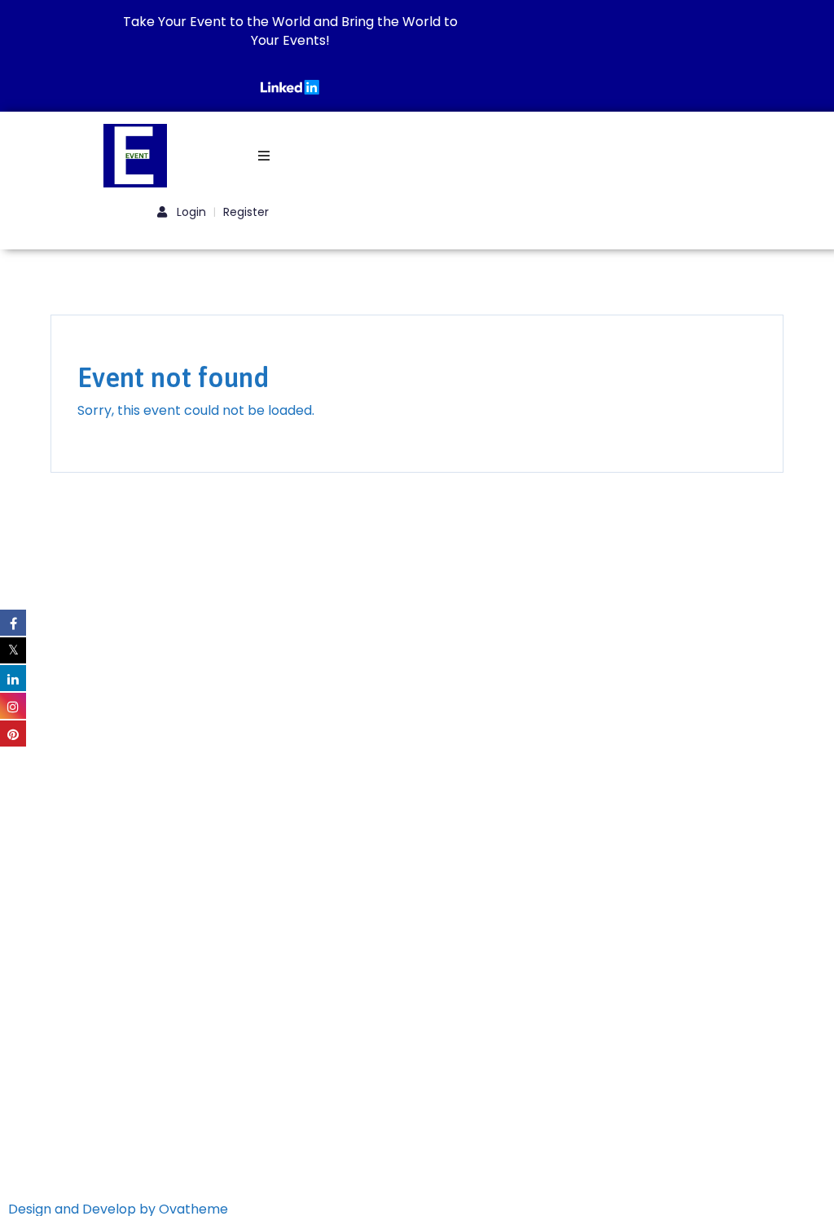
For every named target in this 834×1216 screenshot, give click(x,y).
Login (189, 212)
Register (246, 212)
